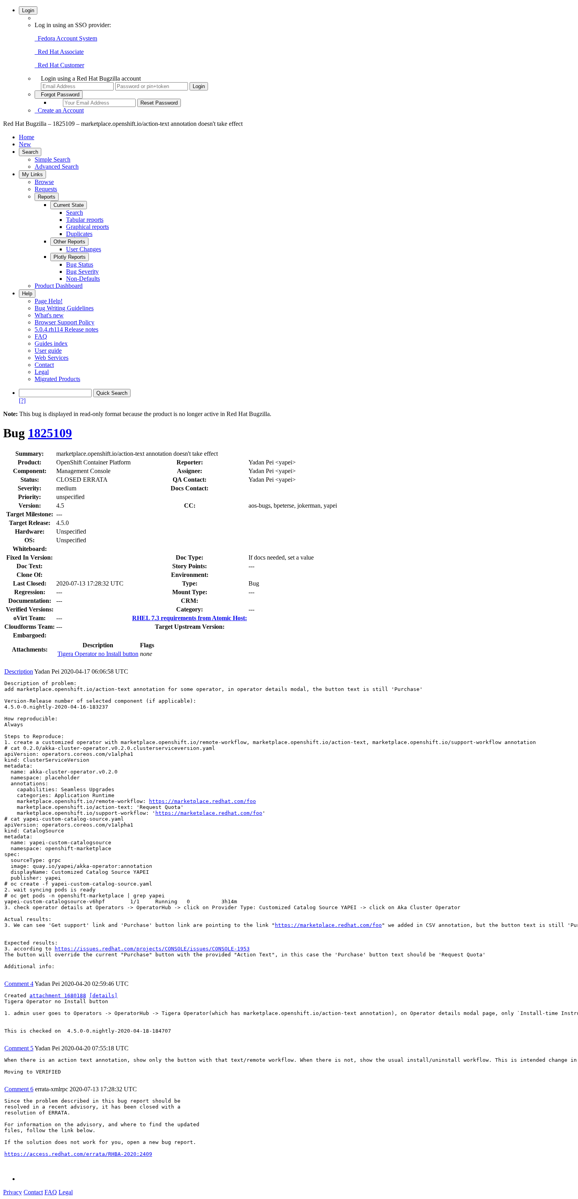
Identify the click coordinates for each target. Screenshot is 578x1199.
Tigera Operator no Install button (97, 653)
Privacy (12, 1192)
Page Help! (49, 301)
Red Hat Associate (59, 51)
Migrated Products (57, 379)
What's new (49, 315)
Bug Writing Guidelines (64, 308)
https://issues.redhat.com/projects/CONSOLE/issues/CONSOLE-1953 (152, 949)
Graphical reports (87, 226)
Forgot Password (58, 95)
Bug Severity (82, 271)
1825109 (50, 433)
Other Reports (69, 242)
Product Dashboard (59, 285)
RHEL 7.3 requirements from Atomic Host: (189, 618)
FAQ (41, 336)
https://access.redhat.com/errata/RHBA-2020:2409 (78, 1154)
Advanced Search (57, 166)
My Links (32, 174)
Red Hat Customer (59, 65)
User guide (48, 350)
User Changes (83, 249)
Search (30, 152)
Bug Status (79, 264)
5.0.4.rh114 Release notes (66, 329)
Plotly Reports (69, 257)
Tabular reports (84, 219)
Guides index (51, 343)
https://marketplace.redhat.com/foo (202, 801)
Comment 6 (18, 1089)
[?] (22, 400)
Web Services (51, 357)
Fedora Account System (66, 38)
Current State (68, 205)
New (25, 144)
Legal (42, 371)
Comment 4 (18, 983)
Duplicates (79, 233)
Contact (44, 364)
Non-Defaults (83, 278)
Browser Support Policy (64, 322)
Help (27, 294)
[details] (103, 995)
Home (26, 137)
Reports (46, 197)
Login (28, 10)
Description (18, 671)
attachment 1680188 (57, 995)
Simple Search (52, 159)
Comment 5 (18, 1048)
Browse (44, 182)
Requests (46, 189)
